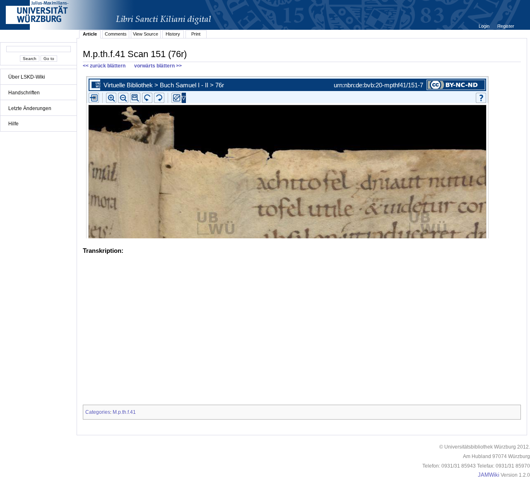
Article (90, 33)
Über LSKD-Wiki (26, 77)
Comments (116, 33)
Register (505, 26)
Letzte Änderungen (29, 108)
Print (195, 33)
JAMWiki (488, 475)
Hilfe (13, 124)
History (173, 33)
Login (485, 26)
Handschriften (24, 93)
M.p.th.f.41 (124, 412)
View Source (145, 33)
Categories (97, 412)
